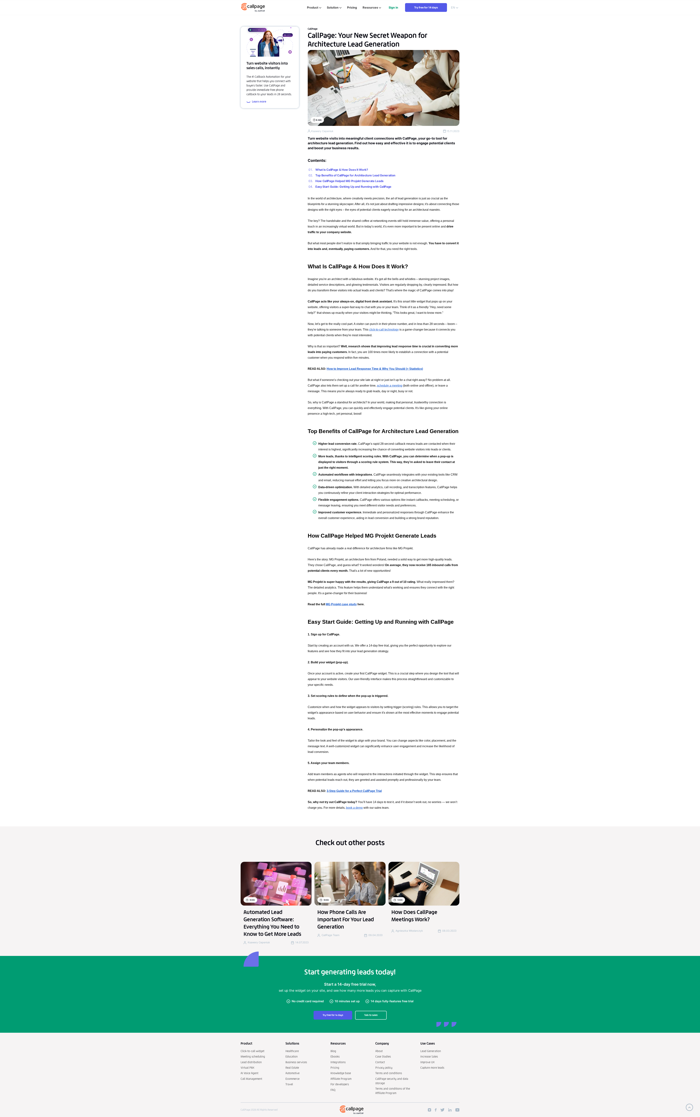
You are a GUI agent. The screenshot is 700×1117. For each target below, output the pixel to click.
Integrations (338, 1062)
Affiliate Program (340, 1079)
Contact (380, 1062)
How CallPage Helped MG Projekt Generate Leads (349, 181)
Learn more (259, 101)
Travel (289, 1084)
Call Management (251, 1079)
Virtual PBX (247, 1067)
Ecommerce (292, 1079)
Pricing (334, 1067)
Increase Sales (429, 1056)
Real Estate (292, 1067)
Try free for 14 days (426, 7)
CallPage (313, 28)
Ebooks (335, 1056)
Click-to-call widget (252, 1051)
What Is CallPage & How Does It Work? (341, 169)
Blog (333, 1051)
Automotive (292, 1073)
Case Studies (383, 1056)
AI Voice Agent (249, 1073)
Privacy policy (383, 1067)
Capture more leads (432, 1067)
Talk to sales (371, 1015)
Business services (296, 1062)
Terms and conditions (388, 1073)
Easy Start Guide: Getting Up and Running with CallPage (353, 186)
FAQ (332, 1090)
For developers (339, 1084)
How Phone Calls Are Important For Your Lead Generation (345, 919)
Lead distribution (251, 1062)
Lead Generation (430, 1051)
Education (291, 1056)
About (379, 1051)
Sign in (393, 7)
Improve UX (427, 1062)
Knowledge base (340, 1073)
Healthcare (292, 1051)
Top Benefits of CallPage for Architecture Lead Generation (355, 175)
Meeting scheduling (253, 1056)
